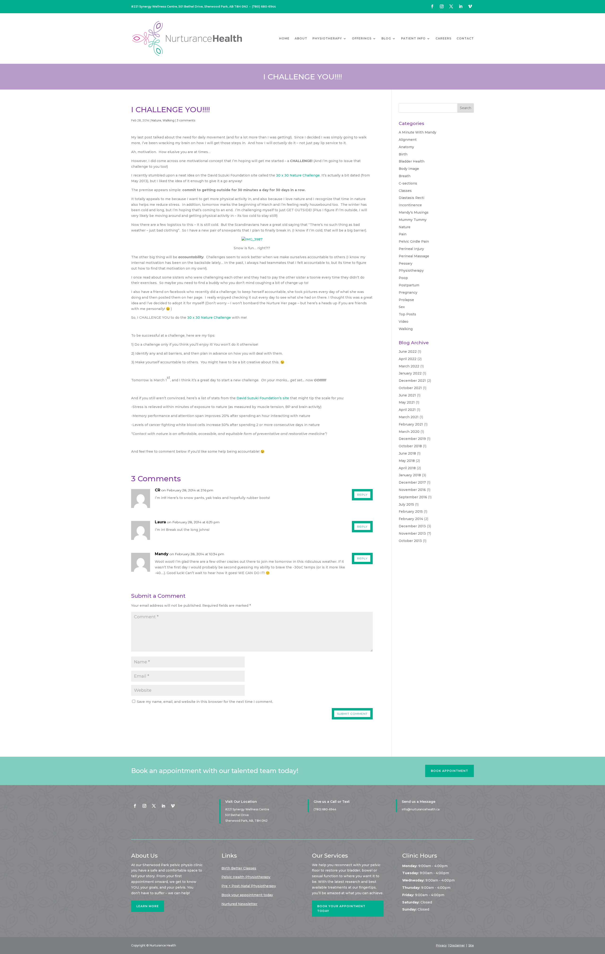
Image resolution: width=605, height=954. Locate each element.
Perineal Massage (414, 256)
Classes (405, 191)
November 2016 (412, 490)
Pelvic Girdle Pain (414, 241)
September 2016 (413, 497)
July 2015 (406, 504)
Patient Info (413, 38)
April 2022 (407, 359)
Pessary (405, 263)
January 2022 (410, 373)
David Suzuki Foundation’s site (263, 398)
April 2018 (407, 468)
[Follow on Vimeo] (470, 6)
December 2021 (412, 380)
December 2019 (412, 439)
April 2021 (407, 410)
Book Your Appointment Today (341, 908)
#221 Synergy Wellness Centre (247, 809)
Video (403, 321)
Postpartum (409, 285)
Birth (403, 154)
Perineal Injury (411, 249)
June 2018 (407, 453)
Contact (465, 38)
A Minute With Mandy (417, 132)
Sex (402, 307)
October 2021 (410, 388)
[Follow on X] (451, 6)
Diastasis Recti (411, 198)
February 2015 (411, 511)
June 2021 (407, 395)
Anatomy (406, 147)
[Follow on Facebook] (432, 6)
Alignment (408, 140)
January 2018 (410, 475)
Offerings (362, 38)
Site (471, 945)
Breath (405, 176)
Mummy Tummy (413, 220)
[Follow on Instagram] (441, 6)
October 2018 (410, 446)
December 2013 (412, 526)
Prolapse (406, 300)
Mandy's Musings (413, 212)
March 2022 (409, 366)
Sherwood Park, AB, (246, 820)
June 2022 (408, 351)
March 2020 (409, 432)
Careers (443, 38)
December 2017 (412, 482)
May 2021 (407, 402)
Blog (386, 38)
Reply (362, 494)
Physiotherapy (327, 38)
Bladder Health (411, 161)
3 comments (186, 120)
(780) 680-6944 (264, 6)
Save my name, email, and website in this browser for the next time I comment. (205, 702)
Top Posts (407, 314)
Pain (402, 234)
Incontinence (410, 205)
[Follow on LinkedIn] (460, 6)
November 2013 (412, 533)
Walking (168, 120)
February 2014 (411, 519)
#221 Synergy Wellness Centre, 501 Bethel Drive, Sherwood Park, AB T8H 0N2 (189, 6)
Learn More (147, 906)
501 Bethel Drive (237, 815)
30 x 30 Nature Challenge (298, 175)
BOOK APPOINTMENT (449, 771)
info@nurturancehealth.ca (421, 809)
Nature (156, 120)
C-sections (408, 183)
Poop (403, 278)
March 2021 (409, 417)
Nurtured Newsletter (239, 904)
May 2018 (407, 461)
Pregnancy (408, 292)
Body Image (409, 169)
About (301, 38)
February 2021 (411, 424)
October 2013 (410, 541)
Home (284, 38)
